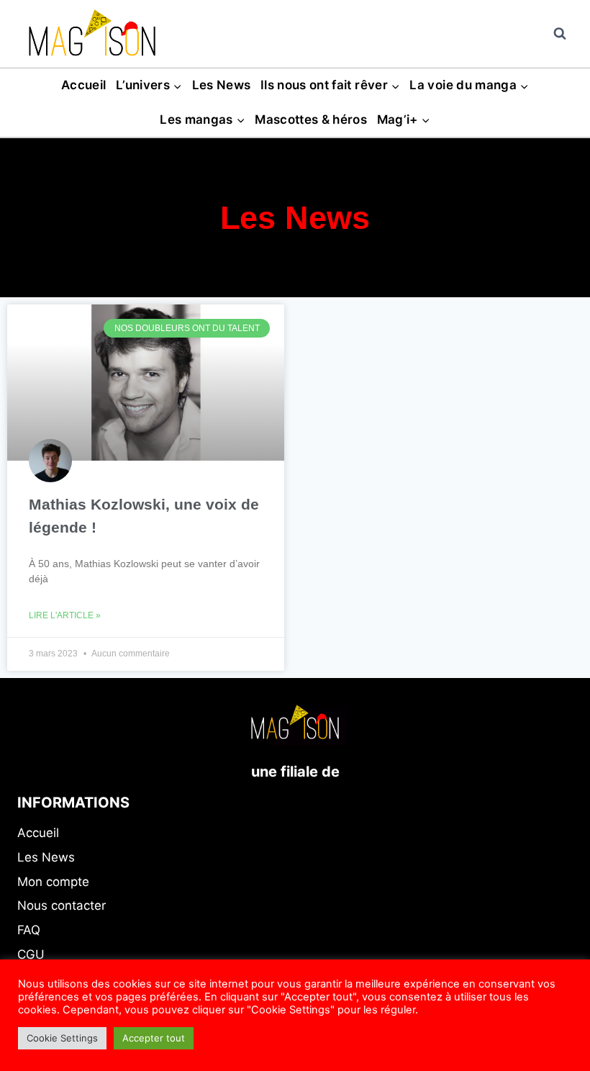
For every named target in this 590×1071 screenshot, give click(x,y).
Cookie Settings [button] (62, 1038)
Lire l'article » (65, 615)
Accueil (83, 85)
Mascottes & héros (311, 119)
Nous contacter (61, 905)
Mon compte (53, 882)
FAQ (28, 930)
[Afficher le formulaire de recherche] (560, 34)
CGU (31, 954)
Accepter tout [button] (153, 1038)
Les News (221, 85)
